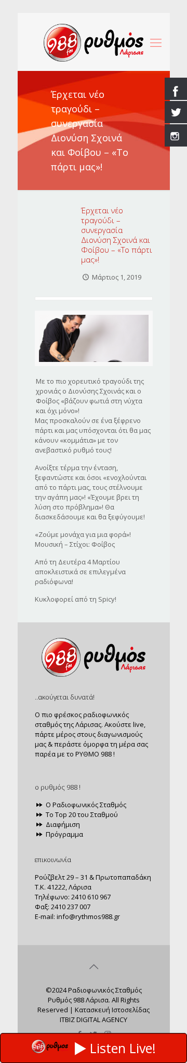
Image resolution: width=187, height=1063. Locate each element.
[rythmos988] (94, 42)
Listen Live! (123, 1048)
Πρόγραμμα (63, 834)
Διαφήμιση (62, 824)
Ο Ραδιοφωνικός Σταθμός (85, 804)
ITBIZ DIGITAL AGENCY (93, 1019)
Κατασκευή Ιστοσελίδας (112, 1009)
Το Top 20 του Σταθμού (81, 814)
